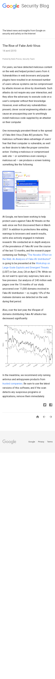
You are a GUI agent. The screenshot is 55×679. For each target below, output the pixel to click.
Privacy (41, 442)
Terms (50, 442)
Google (31, 442)
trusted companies (12, 383)
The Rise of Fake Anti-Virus (21, 46)
